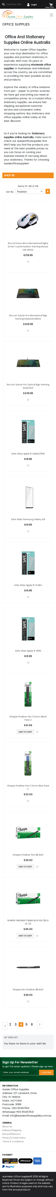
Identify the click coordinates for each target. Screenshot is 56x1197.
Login (34, 4)
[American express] (37, 1160)
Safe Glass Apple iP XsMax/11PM (28, 453)
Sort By (10, 191)
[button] (28, 262)
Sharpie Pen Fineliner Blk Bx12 (28, 989)
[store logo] (17, 14)
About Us (7, 1126)
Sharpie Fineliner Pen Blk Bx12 (28, 854)
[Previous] (5, 1026)
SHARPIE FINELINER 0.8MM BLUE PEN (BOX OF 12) (28, 922)
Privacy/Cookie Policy (14, 1138)
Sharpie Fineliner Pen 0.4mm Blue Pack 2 (28, 787)
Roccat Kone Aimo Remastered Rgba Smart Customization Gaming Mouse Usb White (28, 246)
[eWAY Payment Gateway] (10, 1161)
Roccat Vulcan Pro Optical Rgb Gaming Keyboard (28, 386)
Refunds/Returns (11, 1134)
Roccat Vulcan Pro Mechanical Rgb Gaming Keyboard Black (28, 317)
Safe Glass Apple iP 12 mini (28, 585)
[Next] (39, 1024)
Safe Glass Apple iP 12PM (28, 650)
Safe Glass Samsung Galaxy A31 (28, 519)
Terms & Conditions (13, 1141)
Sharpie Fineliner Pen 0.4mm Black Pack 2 (28, 718)
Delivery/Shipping (11, 1130)
